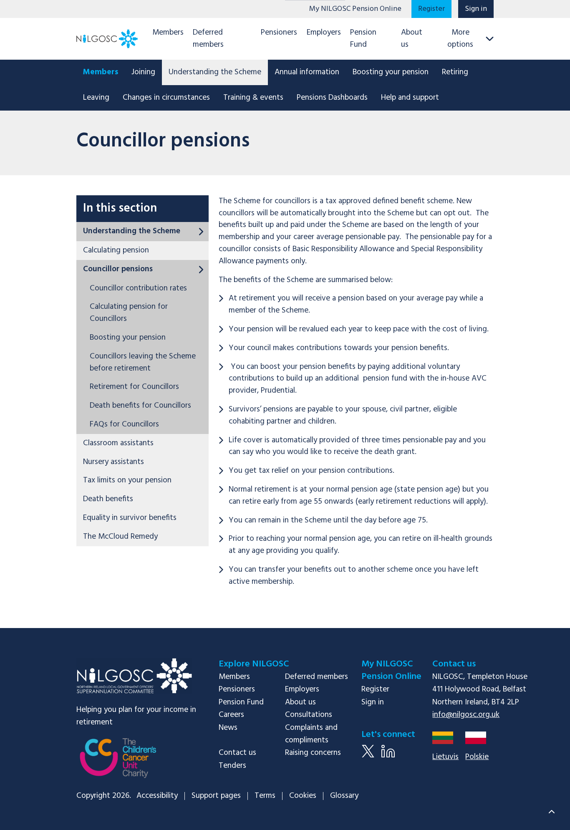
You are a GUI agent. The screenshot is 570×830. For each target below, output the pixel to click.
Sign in (476, 9)
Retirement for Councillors (134, 387)
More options (460, 38)
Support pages (216, 796)
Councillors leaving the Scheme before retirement (143, 362)
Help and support (410, 97)
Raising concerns (313, 753)
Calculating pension (116, 250)
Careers (231, 715)
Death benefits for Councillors (140, 405)
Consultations (308, 715)
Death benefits (108, 499)
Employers (324, 32)
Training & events (253, 97)
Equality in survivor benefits (130, 518)
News (228, 728)
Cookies (302, 796)
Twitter (368, 757)
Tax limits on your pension (127, 480)
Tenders (232, 765)
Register (431, 9)
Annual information (307, 72)
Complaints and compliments (311, 734)
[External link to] (118, 763)
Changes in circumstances (166, 97)
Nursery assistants (113, 462)
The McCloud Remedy (120, 536)
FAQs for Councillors (124, 424)
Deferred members (208, 38)
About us (411, 38)
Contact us (237, 753)
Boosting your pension (391, 72)
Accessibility (157, 796)
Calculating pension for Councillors (129, 312)
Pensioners (279, 32)
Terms (265, 796)
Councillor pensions (118, 269)
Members (168, 32)
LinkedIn (388, 757)
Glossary (344, 796)
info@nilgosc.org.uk (465, 715)
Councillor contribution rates (138, 288)
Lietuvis (445, 757)
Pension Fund (363, 38)
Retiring (455, 72)
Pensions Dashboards (332, 97)
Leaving (96, 97)
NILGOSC (134, 676)
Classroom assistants (118, 443)
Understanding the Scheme (215, 72)
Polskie (477, 757)
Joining (143, 72)
